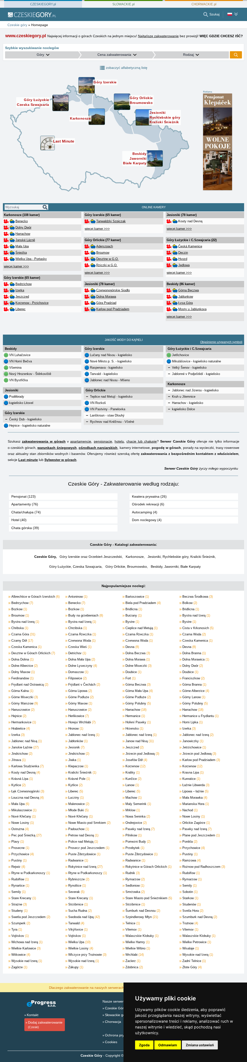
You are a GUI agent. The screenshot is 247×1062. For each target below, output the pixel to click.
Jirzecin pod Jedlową (141, 753)
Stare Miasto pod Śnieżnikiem (148, 898)
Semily (189, 885)
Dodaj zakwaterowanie (45, 1024)
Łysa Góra (185, 303)
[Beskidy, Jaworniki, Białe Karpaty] (154, 158)
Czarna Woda (193, 634)
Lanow (131, 785)
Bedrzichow (23, 284)
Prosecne (19, 848)
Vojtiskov (19, 936)
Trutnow (189, 923)
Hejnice (18, 716)
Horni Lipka (192, 722)
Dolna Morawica (195, 659)
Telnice (132, 923)
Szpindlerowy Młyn (141, 917)
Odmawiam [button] (167, 1045)
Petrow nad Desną (82, 835)
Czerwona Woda (81, 640)
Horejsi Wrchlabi (81, 722)
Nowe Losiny (193, 816)
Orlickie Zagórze (195, 823)
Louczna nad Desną (27, 797)
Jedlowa (184, 265)
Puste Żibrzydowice (83, 854)
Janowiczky (192, 741)
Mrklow (132, 810)
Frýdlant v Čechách (83, 684)
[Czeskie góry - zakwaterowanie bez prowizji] (31, 14)
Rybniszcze (78, 879)
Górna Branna (193, 684)
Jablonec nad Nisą (26, 741)
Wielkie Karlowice (25, 948)
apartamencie (80, 441)
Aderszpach (104, 246)
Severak (75, 892)
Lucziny (75, 797)
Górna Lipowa (79, 691)
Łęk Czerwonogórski (27, 791)
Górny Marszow (24, 703)
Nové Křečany (23, 816)
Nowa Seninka (137, 816)
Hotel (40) (19, 520)
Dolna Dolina (22, 659)
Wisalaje (190, 948)
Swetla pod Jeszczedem (30, 917)
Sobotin (189, 892)
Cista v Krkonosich (197, 628)
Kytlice (18, 785)
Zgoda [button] (144, 1045)
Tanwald (75, 923)
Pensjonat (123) (23, 496)
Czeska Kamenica (197, 640)
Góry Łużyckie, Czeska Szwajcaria (75, 566)
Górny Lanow (193, 697)
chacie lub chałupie (141, 441)
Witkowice (20, 954)
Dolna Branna (193, 653)
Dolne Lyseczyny (82, 665)
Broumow (102, 252)
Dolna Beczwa (137, 653)
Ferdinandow (22, 678)
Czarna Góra (22, 634)
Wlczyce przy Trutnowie (86, 954)
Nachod (189, 810)
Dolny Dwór (23, 227)
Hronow (75, 728)
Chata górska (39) (25, 528)
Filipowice (77, 678)
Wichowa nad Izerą (26, 942)
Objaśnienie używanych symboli (221, 342)
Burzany (133, 615)
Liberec (20, 309)
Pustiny (189, 854)
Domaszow (77, 672)
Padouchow (78, 829)
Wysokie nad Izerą (197, 954)
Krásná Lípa (21, 779)
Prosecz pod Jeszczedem (88, 848)
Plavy (17, 841)
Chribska (19, 628)
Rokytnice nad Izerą (85, 866)
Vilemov (132, 929)
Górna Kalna (21, 691)
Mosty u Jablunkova (192, 309)
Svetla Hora (192, 910)
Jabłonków (77, 741)
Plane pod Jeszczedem (200, 835)
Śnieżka (21, 252)
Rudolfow (190, 873)
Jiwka (74, 760)
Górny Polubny (137, 703)
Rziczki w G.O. (106, 265)
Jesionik (75, 747)
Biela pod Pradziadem (142, 603)
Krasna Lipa (192, 772)
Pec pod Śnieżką (26, 835)
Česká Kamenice (190, 246)
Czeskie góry (17, 25)
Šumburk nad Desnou (142, 910)
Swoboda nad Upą (83, 917)
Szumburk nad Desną (199, 917)
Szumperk (20, 923)
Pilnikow (133, 835)
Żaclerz (132, 961)
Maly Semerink (137, 804)
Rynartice (19, 885)
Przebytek (134, 848)
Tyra (16, 929)
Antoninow (77, 596)
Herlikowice (78, 716)
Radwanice (77, 860)
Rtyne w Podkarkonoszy (30, 873)
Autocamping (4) (144, 512)
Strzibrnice (77, 904)
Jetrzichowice (193, 747)
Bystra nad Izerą (195, 615)
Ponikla (189, 841)
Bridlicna (133, 609)
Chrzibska (77, 628)
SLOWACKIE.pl (123, 4)
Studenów (191, 904)
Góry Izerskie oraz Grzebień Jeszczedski (91, 557)
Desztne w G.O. (107, 259)
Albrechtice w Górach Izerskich (35, 596)
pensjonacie (103, 441)
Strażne (18, 904)
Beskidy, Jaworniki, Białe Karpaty (176, 566)
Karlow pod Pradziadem (112, 309)
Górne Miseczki (24, 697)
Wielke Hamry (137, 942)
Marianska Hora (195, 804)
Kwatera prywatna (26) (149, 496)
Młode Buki (78, 810)
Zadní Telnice (193, 961)
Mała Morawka (194, 797)
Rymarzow (134, 879)
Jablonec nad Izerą (83, 735)
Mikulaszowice (23, 810)
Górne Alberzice (195, 691)
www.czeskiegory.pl (25, 36)
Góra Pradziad (106, 303)
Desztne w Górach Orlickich (32, 653)
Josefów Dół (135, 760)
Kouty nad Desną (25, 772)
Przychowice (193, 848)
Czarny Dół (21, 640)
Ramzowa (191, 860)
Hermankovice (23, 722)
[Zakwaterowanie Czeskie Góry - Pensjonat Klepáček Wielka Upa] (217, 141)
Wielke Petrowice (196, 942)
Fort (130, 678)
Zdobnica (133, 967)
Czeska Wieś (79, 647)
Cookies (111, 1042)
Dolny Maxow (22, 672)
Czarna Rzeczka (81, 634)
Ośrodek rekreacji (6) (148, 504)
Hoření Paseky (137, 722)
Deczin (183, 252)
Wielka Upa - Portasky (31, 259)
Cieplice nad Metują (141, 628)
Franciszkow (193, 678)
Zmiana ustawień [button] (200, 1045)
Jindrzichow (21, 753)
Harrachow (22, 234)
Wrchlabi (134, 954)
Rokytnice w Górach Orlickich (148, 866)
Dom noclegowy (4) (147, 520)
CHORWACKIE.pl (204, 4)
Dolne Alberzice (24, 665)
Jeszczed (22, 296)
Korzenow (134, 766)
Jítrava (18, 760)
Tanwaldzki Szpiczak (111, 221)
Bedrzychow (21, 603)
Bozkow (18, 609)
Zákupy (75, 967)
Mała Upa (22, 246)
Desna (131, 647)
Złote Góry (191, 967)
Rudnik (132, 873)
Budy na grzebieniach (85, 615)
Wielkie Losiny (80, 948)
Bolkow (189, 603)
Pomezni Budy (137, 841)
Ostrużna (19, 829)
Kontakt (32, 1015)
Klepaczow (77, 766)
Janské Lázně (25, 240)
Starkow (189, 898)
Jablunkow (185, 296)
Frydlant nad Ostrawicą (29, 684)
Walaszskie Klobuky (141, 936)
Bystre (131, 622)
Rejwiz (17, 866)
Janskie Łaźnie (24, 747)
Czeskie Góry (45, 557)
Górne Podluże (80, 697)
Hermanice (134, 716)
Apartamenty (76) (24, 504)
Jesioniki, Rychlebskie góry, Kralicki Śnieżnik (181, 557)
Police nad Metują (82, 841)
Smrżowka (134, 892)
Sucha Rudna (79, 910)
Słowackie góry (116, 1015)
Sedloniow (134, 885)
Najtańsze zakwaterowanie (158, 36)
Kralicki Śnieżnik (81, 772)
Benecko (21, 221)
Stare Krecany (23, 898)
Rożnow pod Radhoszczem (203, 866)
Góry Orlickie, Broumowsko (126, 566)
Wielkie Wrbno (137, 948)
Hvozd (182, 259)
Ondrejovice (135, 823)
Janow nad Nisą (139, 741)
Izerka (19, 290)
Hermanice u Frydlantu (200, 716)
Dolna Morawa (106, 296)
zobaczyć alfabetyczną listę (126, 68)
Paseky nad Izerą (139, 829)
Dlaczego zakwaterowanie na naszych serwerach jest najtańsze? (98, 987)
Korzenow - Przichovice (31, 303)
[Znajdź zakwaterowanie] (236, 54)
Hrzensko (133, 728)
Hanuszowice (22, 709)
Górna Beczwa (188, 290)
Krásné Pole (78, 779)
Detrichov (76, 653)
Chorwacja (113, 1022)
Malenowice (78, 804)
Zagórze (18, 967)
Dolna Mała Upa (81, 659)
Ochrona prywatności (121, 1035)
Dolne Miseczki (138, 665)
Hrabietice (20, 728)
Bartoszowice (136, 596)
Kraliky (132, 772)
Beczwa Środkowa (197, 596)
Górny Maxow (79, 703)
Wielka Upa (78, 942)
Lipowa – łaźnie (194, 791)
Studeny (19, 910)
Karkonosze (135, 557)
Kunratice (190, 779)
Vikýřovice (77, 929)
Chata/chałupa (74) (26, 512)
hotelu (119, 441)
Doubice (132, 672)
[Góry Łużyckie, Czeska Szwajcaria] (60, 103)
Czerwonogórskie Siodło (113, 290)
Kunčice (132, 779)
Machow (133, 797)
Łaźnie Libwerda (195, 785)
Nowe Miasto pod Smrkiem (89, 823)
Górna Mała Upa (138, 691)
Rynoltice (76, 885)
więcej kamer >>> (16, 266)
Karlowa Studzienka (27, 766)
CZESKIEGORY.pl (43, 4)
